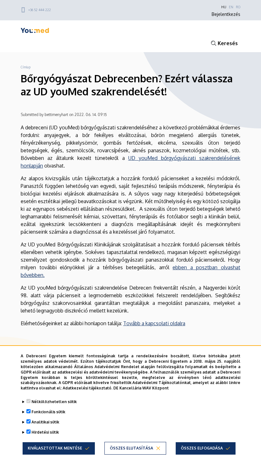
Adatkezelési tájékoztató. (87, 388)
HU (223, 7)
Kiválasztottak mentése (55, 448)
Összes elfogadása (202, 448)
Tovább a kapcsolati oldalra (154, 323)
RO (238, 7)
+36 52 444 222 (39, 10)
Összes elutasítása (131, 448)
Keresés (228, 43)
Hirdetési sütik (45, 432)
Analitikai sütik (45, 422)
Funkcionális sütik (48, 411)
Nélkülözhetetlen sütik (54, 401)
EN (231, 7)
